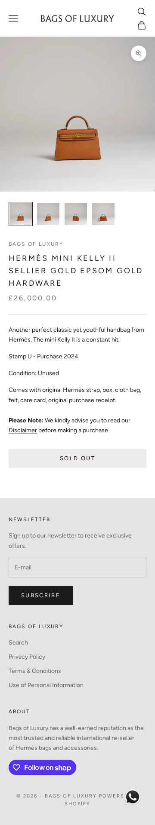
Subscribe (40, 595)
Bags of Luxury (36, 244)
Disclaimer (23, 430)
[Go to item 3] (76, 214)
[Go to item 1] (21, 214)
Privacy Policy (27, 656)
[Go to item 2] (48, 214)
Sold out (77, 458)
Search (18, 642)
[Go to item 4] (103, 214)
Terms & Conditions (35, 671)
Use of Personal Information (46, 685)
